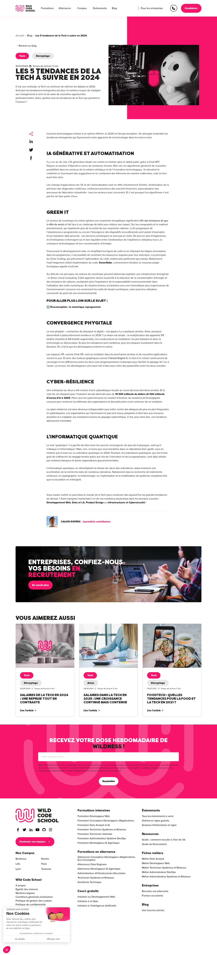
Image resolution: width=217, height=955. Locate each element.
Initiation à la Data (88, 901)
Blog (114, 8)
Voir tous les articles (153, 910)
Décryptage (43, 56)
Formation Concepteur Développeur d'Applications (106, 820)
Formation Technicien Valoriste (95, 834)
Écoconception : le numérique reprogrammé (75, 307)
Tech (22, 56)
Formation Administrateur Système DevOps (102, 838)
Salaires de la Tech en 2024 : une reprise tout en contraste (43, 627)
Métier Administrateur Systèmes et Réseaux (166, 876)
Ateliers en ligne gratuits (155, 820)
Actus (90, 683)
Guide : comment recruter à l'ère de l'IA (163, 839)
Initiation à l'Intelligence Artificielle (97, 905)
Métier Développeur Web (156, 863)
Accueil (20, 35)
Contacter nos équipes (32, 841)
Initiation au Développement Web (96, 896)
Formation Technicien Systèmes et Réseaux (102, 829)
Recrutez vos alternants (155, 891)
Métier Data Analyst (153, 858)
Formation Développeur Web (94, 816)
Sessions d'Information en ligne (159, 825)
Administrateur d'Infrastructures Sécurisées (101, 873)
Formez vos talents (152, 895)
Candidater (191, 8)
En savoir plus (40, 585)
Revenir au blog (27, 45)
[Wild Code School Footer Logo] (37, 815)
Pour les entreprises (152, 8)
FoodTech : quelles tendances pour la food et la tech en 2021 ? (172, 627)
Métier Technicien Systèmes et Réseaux (164, 867)
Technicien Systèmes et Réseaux (96, 877)
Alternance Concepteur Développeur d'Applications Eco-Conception (106, 858)
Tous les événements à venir (157, 816)
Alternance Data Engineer (92, 864)
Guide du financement (154, 844)
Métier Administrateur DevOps (159, 872)
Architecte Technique (89, 882)
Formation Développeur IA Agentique (98, 842)
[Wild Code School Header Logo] (25, 8)
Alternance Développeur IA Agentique (99, 868)
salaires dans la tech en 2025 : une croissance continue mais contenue (105, 627)
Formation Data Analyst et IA (94, 825)
